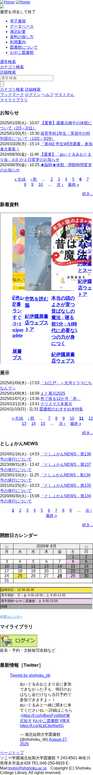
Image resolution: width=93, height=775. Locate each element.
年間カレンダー (11, 617)
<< (7, 546)
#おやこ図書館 (46, 721)
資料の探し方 (22, 37)
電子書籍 (18, 21)
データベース (22, 26)
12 (91, 418)
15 (43, 423)
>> (86, 546)
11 (81, 418)
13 (24, 423)
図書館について (24, 47)
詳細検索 (8, 72)
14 (33, 423)
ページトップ (12, 753)
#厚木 (65, 721)
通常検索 (8, 62)
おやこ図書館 (22, 52)
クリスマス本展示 (56, 404)
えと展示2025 (52, 393)
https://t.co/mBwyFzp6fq (42, 715)
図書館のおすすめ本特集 (61, 409)
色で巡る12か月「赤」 (60, 398)
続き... (87, 194)
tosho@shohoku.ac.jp (27, 768)
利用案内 (18, 42)
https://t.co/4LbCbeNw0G (42, 726)
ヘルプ (48, 95)
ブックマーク (12, 95)
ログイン (33, 95)
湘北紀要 (18, 31)
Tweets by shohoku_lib (30, 675)
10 (40, 184)
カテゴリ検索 (12, 67)
